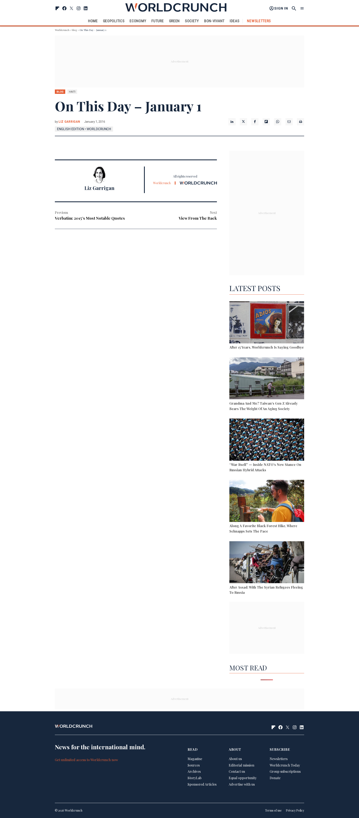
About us (235, 759)
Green (174, 21)
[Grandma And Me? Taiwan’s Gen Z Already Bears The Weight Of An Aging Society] (266, 379)
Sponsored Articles (202, 784)
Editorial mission (241, 765)
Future (157, 21)
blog (74, 30)
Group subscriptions (285, 771)
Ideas (235, 21)
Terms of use (273, 810)
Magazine (195, 759)
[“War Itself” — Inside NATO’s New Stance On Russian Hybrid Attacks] (266, 440)
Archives (194, 771)
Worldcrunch (62, 30)
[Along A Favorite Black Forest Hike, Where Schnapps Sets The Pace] (266, 501)
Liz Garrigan (69, 121)
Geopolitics (114, 21)
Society (192, 21)
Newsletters (259, 21)
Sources (194, 765)
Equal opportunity (243, 778)
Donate (275, 778)
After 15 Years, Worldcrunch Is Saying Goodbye (266, 347)
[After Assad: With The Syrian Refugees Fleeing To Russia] (266, 563)
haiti (72, 91)
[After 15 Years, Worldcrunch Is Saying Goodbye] (266, 323)
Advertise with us (242, 784)
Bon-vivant (214, 21)
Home (93, 21)
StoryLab (195, 778)
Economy (138, 21)
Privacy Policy (295, 810)
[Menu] (302, 8)
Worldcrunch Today (285, 765)
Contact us (237, 771)
